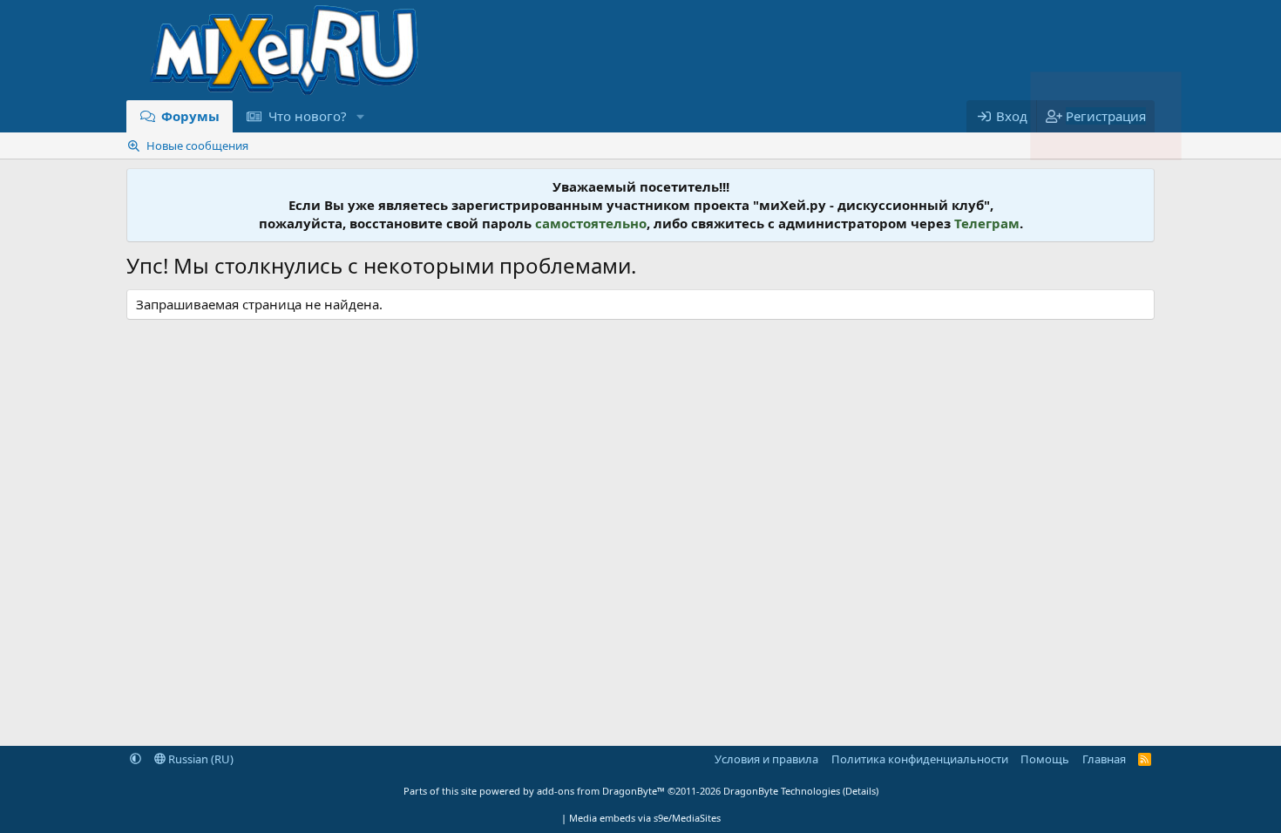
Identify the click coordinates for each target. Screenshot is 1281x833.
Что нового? (307, 116)
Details (860, 790)
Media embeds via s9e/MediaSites (645, 817)
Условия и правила (766, 759)
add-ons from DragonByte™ (601, 790)
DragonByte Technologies (781, 790)
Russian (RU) (200, 759)
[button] (360, 116)
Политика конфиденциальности (919, 759)
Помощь (1044, 759)
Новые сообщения (197, 145)
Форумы (190, 116)
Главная (1104, 759)
